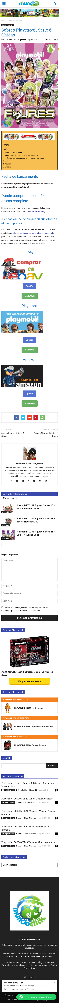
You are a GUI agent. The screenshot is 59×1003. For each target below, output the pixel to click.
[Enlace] (3, 545)
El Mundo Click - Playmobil (15, 40)
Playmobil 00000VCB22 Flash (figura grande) (27, 798)
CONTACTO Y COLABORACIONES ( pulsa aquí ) (31, 956)
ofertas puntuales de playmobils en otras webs (33, 233)
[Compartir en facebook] (16, 417)
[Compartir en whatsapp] (42, 417)
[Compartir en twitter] (23, 417)
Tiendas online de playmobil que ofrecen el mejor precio (25, 158)
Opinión (29, 286)
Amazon (8, 167)
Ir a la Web (30, 296)
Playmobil (8, 164)
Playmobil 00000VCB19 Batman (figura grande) (28, 842)
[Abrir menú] (4, 3)
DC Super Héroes (8, 802)
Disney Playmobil (8, 790)
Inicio (3, 21)
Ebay (6, 161)
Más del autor (10, 498)
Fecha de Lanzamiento (13, 152)
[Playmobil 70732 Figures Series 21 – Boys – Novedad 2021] (8, 521)
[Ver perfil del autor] (29, 460)
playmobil (5, 512)
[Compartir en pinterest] (35, 417)
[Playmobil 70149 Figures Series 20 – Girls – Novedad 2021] (8, 508)
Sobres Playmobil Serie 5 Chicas (12, 434)
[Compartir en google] (29, 417)
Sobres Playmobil (7, 25)
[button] (55, 3)
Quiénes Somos (11, 995)
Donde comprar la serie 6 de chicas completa (21, 155)
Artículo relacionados (15, 493)
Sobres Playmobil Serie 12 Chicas (46, 434)
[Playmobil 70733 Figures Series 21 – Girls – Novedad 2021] (8, 535)
